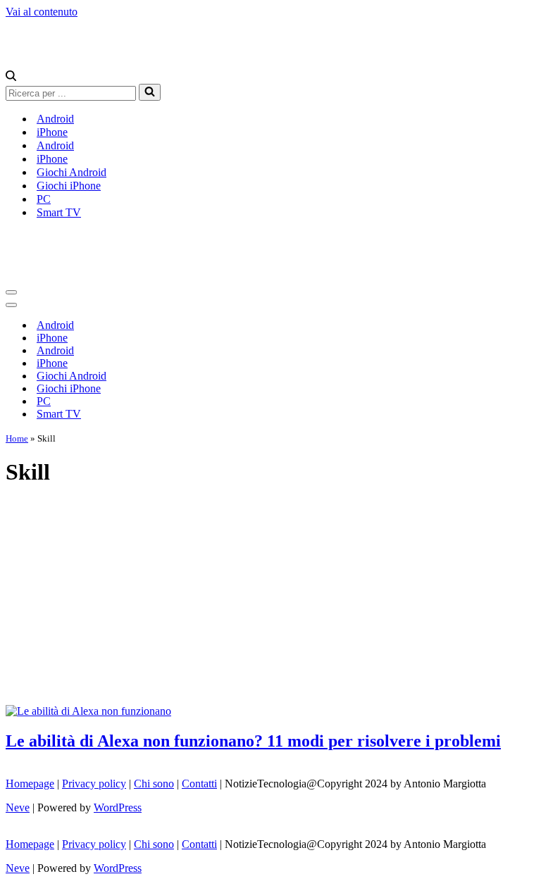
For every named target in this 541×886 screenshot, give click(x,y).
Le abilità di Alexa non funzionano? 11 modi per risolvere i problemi (253, 741)
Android (55, 119)
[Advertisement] (270, 599)
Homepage (30, 784)
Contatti (199, 784)
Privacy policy (94, 784)
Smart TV (59, 212)
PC (44, 199)
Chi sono (154, 784)
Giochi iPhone (69, 186)
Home (17, 438)
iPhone (52, 132)
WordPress (118, 807)
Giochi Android (71, 172)
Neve (18, 807)
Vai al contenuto (41, 12)
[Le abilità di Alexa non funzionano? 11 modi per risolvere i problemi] (88, 711)
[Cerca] (11, 77)
